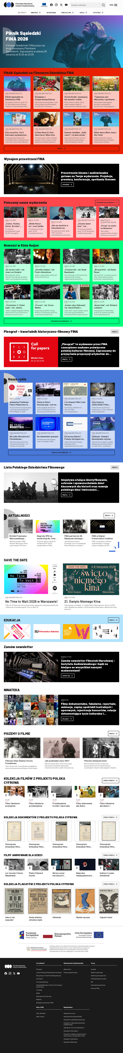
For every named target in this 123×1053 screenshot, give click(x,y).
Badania (38, 999)
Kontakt (93, 969)
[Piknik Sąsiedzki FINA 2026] (61, 41)
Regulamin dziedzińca (71, 1039)
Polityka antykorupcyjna (98, 979)
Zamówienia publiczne (98, 985)
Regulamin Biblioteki (70, 1042)
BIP (92, 982)
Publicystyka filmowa (70, 972)
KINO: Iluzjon (40, 1016)
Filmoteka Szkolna (42, 982)
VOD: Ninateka (40, 1013)
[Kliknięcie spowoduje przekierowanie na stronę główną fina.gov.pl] (19, 5)
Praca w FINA (95, 988)
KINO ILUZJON (66, 12)
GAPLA (82, 12)
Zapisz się (66, 676)
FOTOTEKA (97, 12)
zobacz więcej (109, 817)
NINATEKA (34, 12)
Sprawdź (65, 184)
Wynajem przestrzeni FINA (44, 1002)
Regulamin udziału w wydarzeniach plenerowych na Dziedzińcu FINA (75, 1034)
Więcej (60, 148)
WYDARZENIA (51, 12)
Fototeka (39, 990)
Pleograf (39, 969)
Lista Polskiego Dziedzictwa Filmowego (49, 972)
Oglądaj (65, 719)
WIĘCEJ (112, 733)
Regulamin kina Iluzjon (71, 1031)
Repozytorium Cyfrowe (43, 996)
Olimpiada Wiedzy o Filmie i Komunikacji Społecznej (49, 986)
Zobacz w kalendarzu (59, 452)
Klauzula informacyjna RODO (73, 1016)
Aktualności (67, 969)
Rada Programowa (97, 972)
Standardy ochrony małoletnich (74, 1027)
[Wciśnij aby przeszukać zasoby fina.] (103, 5)
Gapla (38, 993)
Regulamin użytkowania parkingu (74, 1019)
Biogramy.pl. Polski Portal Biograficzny (48, 975)
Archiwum (39, 979)
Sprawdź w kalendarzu (105, 202)
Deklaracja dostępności (98, 975)
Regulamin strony (69, 1013)
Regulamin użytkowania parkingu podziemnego (74, 1023)
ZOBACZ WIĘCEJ (109, 780)
